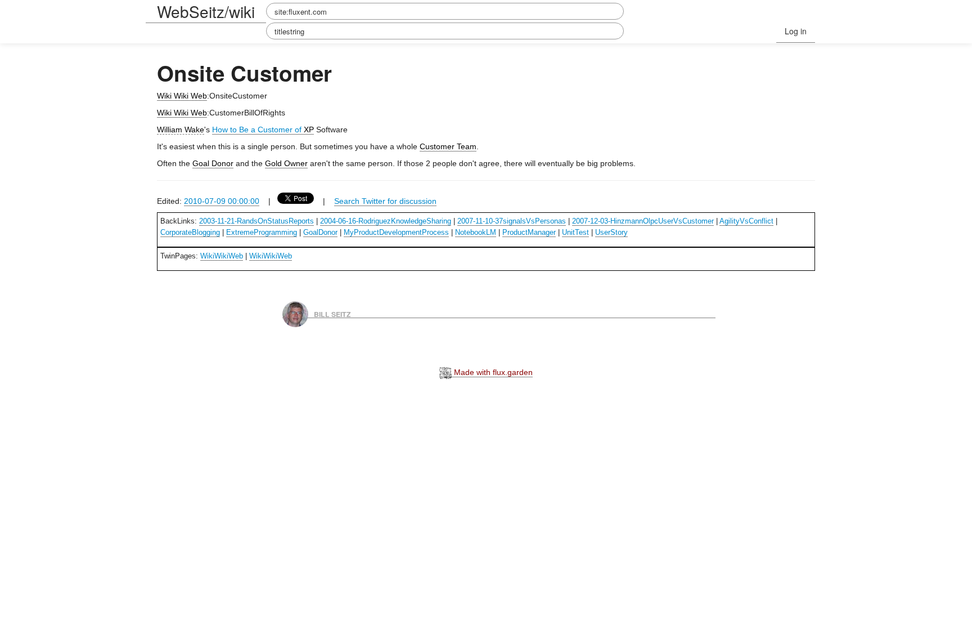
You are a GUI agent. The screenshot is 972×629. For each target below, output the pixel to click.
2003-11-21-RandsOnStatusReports (256, 221)
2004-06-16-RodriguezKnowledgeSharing (385, 221)
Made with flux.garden (492, 372)
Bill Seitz (332, 313)
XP (309, 129)
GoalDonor (320, 232)
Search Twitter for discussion (385, 201)
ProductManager (529, 232)
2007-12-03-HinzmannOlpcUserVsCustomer (643, 221)
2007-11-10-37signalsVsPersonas (511, 221)
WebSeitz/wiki (206, 11)
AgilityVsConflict (746, 221)
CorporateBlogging (190, 232)
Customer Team (448, 146)
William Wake (180, 129)
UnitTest (575, 232)
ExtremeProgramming (261, 232)
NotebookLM (475, 232)
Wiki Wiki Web (182, 95)
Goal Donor (212, 163)
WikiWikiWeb (221, 256)
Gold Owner (286, 163)
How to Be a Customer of (258, 129)
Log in (796, 31)
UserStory (611, 232)
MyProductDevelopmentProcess (396, 232)
